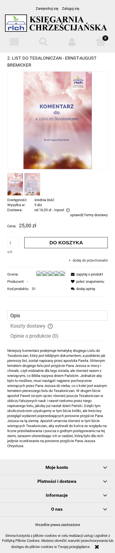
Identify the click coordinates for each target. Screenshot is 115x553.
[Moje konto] (72, 41)
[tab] (57, 315)
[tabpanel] (57, 398)
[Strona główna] (57, 25)
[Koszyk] (100, 41)
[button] (14, 41)
